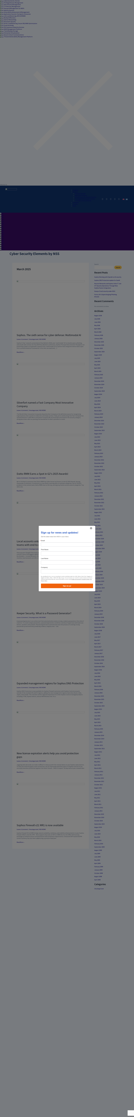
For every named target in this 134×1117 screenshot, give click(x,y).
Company (44, 567)
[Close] (91, 528)
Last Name (44, 558)
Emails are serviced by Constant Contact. (80, 579)
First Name (44, 549)
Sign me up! (67, 586)
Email (43, 540)
